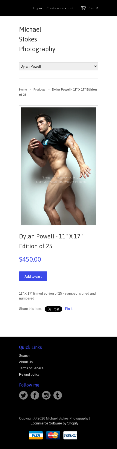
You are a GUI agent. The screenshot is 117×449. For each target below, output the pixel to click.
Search (24, 356)
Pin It (68, 309)
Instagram (46, 395)
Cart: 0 (93, 8)
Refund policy (29, 374)
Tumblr (57, 395)
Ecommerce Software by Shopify (54, 423)
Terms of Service (31, 368)
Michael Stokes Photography (37, 39)
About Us (26, 362)
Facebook (34, 395)
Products (39, 89)
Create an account (60, 8)
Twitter (23, 395)
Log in (37, 8)
